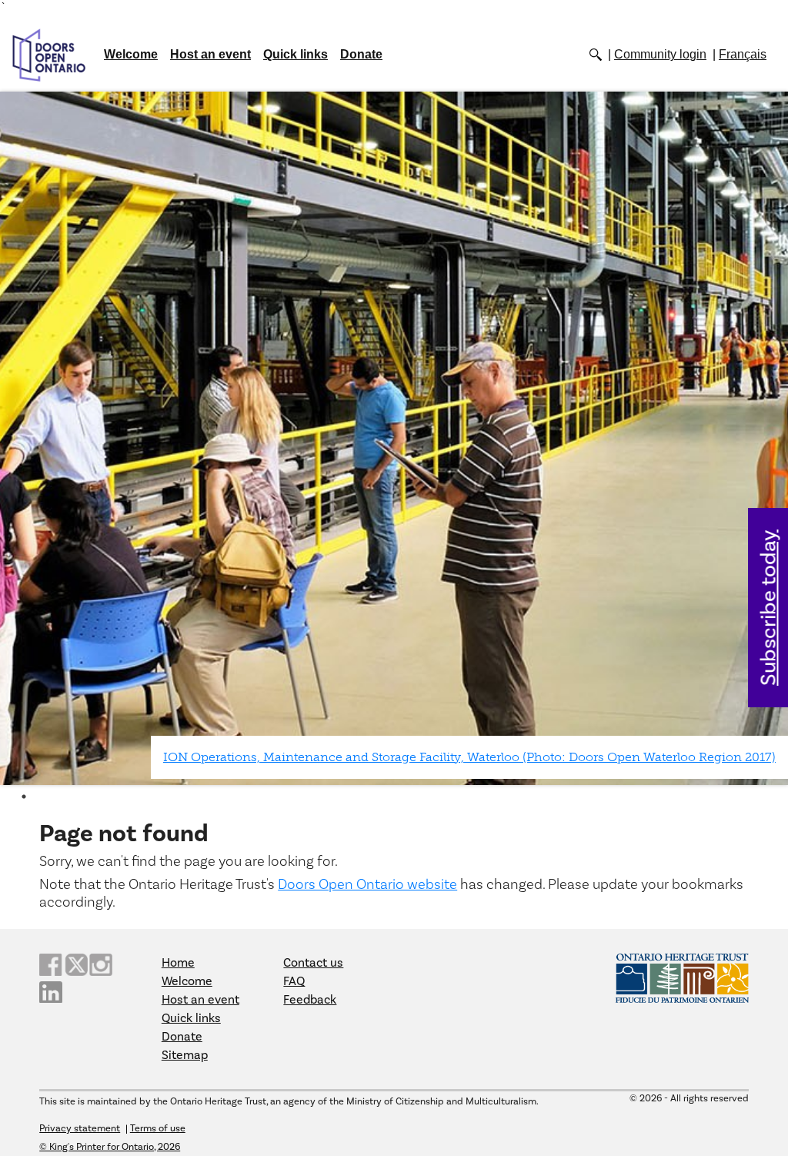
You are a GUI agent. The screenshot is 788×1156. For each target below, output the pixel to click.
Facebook (50, 965)
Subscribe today (769, 608)
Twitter (76, 965)
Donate (361, 54)
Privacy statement (79, 1128)
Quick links (295, 54)
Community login (660, 54)
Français (742, 54)
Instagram (100, 965)
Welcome (131, 54)
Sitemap (185, 1055)
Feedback (309, 999)
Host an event (210, 54)
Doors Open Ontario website (367, 884)
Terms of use (157, 1128)
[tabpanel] (394, 438)
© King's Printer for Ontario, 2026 (109, 1147)
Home (178, 963)
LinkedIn (50, 992)
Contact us (313, 963)
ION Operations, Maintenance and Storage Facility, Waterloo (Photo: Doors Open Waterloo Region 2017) (469, 757)
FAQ (294, 981)
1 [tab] (24, 796)
